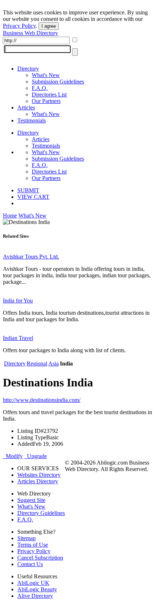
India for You (18, 300)
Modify (13, 456)
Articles (26, 107)
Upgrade (35, 456)
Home (10, 215)
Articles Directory (37, 481)
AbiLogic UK (33, 583)
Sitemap (26, 538)
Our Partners (46, 101)
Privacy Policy (19, 26)
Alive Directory (35, 596)
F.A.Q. (40, 88)
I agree (48, 26)
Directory (28, 69)
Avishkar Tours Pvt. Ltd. (31, 257)
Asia (53, 363)
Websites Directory (39, 475)
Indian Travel (18, 338)
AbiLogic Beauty (37, 589)
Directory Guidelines (41, 513)
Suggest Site (31, 500)
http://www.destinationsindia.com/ (41, 400)
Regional (37, 363)
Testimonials (31, 120)
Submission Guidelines (58, 82)
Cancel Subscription (40, 558)
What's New (46, 75)
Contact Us (30, 564)
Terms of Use (32, 545)
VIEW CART (33, 197)
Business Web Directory (30, 33)
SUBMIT (28, 190)
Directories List (49, 94)
